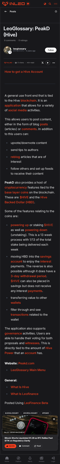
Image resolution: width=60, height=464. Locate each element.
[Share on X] (42, 62)
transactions (19, 314)
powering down (36, 230)
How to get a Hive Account (24, 72)
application (13, 105)
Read (39, 446)
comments (29, 129)
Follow (51, 50)
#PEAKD (45, 413)
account (30, 353)
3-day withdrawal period (28, 276)
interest (45, 261)
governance (13, 333)
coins (24, 192)
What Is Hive (20, 387)
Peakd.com (26, 363)
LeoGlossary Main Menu (28, 370)
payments (35, 291)
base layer (12, 192)
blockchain (28, 100)
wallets (16, 303)
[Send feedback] (28, 4)
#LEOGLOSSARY (12, 413)
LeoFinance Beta (36, 403)
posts (44, 124)
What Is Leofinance (24, 394)
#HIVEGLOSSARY (30, 413)
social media (17, 110)
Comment (25, 446)
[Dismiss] (54, 419)
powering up (20, 225)
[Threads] (13, 4)
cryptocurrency (16, 187)
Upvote (12, 446)
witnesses (32, 343)
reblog (15, 157)
